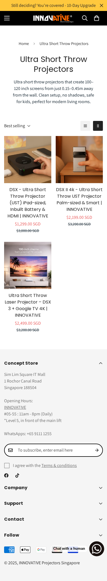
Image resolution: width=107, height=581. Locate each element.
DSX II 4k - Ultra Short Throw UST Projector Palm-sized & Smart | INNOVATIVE (79, 199)
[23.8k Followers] (17, 475)
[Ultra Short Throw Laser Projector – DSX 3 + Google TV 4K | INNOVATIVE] (27, 265)
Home (24, 43)
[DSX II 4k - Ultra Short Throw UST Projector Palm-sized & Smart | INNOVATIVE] (79, 159)
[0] (96, 18)
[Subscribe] (97, 450)
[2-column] (98, 126)
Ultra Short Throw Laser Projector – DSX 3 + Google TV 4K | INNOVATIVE (28, 305)
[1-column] (85, 126)
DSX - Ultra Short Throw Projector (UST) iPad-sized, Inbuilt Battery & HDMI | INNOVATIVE (27, 202)
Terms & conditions (59, 465)
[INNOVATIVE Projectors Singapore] (53, 18)
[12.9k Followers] (6, 475)
